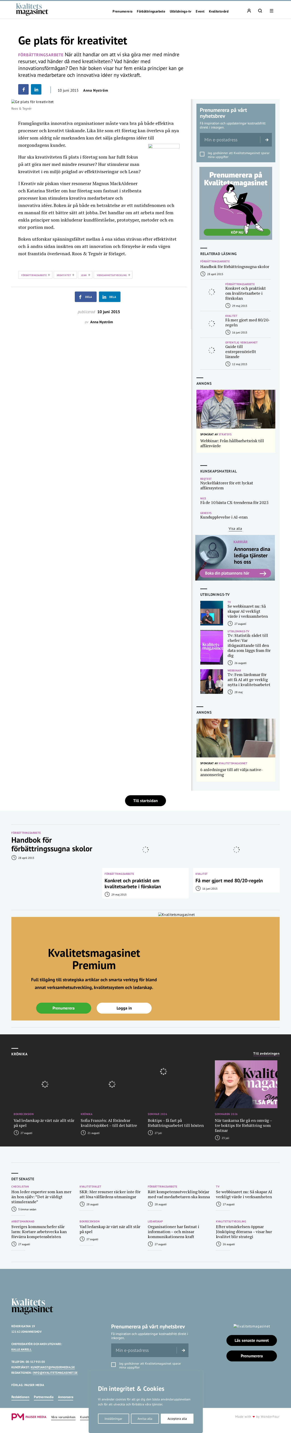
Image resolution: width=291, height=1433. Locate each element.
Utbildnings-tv (180, 11)
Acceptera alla (177, 1419)
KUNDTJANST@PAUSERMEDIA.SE (53, 1367)
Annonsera (65, 1397)
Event (200, 11)
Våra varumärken (63, 1417)
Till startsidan (145, 800)
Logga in (124, 1008)
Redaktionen (20, 1397)
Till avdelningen (266, 1053)
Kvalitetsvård (218, 11)
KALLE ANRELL (21, 1349)
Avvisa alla (145, 1419)
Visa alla (235, 528)
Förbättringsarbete (151, 11)
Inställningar (113, 1419)
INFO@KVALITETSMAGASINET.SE (55, 1373)
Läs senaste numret (252, 1340)
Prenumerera (122, 11)
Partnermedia (43, 1397)
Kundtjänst (88, 1417)
